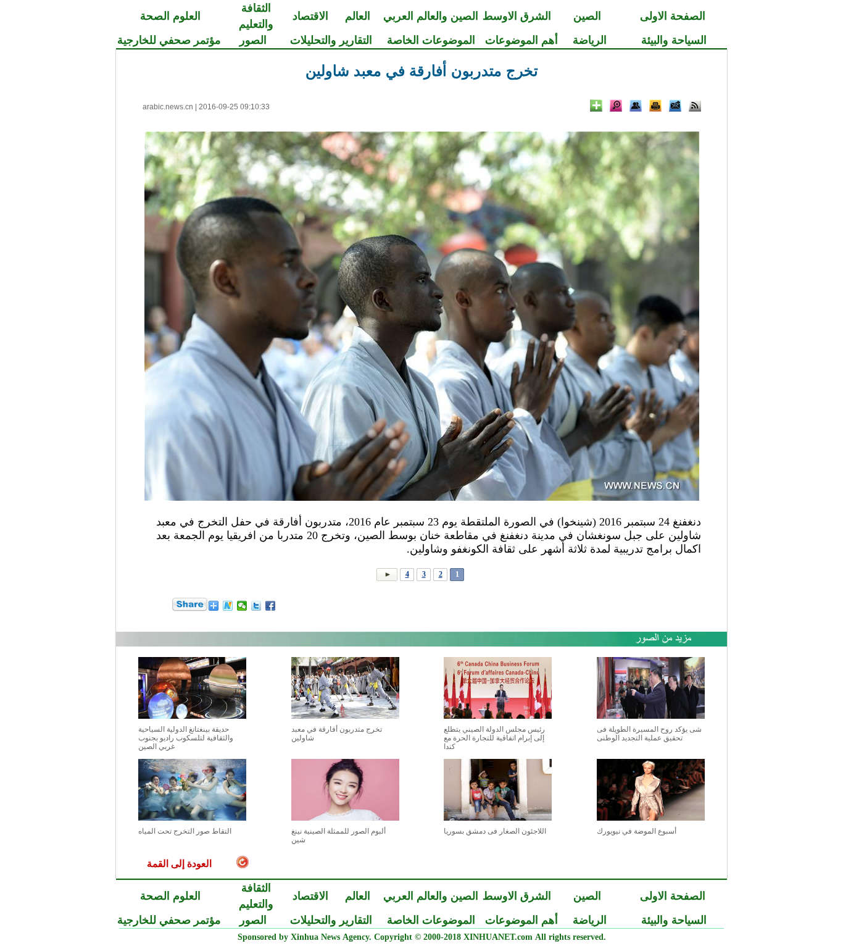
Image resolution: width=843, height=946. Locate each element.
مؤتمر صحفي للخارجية (169, 40)
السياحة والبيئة (674, 40)
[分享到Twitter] (256, 606)
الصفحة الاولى (672, 16)
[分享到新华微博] (228, 606)
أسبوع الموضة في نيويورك (636, 831)
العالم (357, 16)
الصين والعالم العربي (430, 16)
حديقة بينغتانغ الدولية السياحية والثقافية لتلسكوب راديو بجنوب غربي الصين (185, 738)
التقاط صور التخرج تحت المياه (184, 831)
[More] (596, 105)
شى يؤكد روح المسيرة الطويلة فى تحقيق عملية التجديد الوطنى (649, 733)
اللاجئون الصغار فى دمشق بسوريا (495, 831)
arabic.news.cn (168, 107)
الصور (253, 40)
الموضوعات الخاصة (431, 40)
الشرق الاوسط (517, 16)
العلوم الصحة (170, 16)
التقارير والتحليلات (331, 40)
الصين (587, 16)
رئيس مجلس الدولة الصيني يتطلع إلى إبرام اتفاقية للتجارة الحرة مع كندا (494, 738)
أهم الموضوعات (521, 40)
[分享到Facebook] (270, 606)
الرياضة (590, 40)
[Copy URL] (635, 105)
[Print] (655, 105)
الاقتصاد (310, 16)
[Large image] (616, 105)
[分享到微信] (242, 606)
